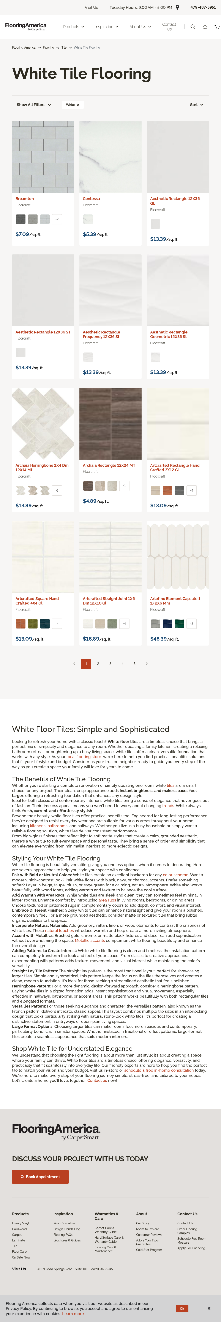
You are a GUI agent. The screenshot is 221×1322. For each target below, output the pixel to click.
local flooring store (84, 756)
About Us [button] (137, 26)
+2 (56, 219)
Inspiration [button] (104, 26)
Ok (182, 1308)
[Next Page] (147, 664)
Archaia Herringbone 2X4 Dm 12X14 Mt (42, 467)
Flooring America (24, 47)
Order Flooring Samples (187, 1231)
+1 (57, 490)
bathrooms (57, 826)
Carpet (17, 1234)
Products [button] (71, 26)
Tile (64, 47)
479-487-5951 (203, 7)
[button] (193, 26)
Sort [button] (194, 104)
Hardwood (19, 1229)
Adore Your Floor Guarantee (147, 1242)
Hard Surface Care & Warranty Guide (109, 1239)
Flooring (48, 47)
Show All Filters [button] (31, 104)
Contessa (91, 198)
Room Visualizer (65, 1223)
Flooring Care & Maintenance (105, 1249)
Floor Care (19, 1251)
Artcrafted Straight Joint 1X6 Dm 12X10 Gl (109, 601)
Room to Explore (147, 1229)
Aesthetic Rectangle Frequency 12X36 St (101, 334)
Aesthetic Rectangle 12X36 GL (175, 201)
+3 (191, 623)
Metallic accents (90, 940)
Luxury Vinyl (20, 1223)
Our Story (142, 1223)
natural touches (59, 930)
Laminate (18, 1240)
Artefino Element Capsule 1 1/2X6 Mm (175, 601)
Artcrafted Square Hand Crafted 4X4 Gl (37, 601)
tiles (170, 785)
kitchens (38, 826)
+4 (191, 490)
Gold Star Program (149, 1250)
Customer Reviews (149, 1234)
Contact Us (169, 26)
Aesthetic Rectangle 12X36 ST (43, 332)
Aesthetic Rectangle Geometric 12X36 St (169, 334)
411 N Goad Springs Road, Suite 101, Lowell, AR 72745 (75, 1269)
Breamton (25, 198)
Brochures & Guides (67, 1240)
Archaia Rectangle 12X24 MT (109, 465)
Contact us (97, 1080)
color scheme (175, 875)
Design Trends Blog (67, 1229)
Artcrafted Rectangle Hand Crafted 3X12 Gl (175, 467)
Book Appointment (43, 1176)
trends (168, 805)
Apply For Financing (191, 1248)
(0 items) (217, 26)
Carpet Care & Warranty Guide (106, 1230)
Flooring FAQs (63, 1234)
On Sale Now (21, 1257)
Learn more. (73, 1313)
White (70, 104)
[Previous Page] (74, 664)
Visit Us (91, 7)
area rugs (107, 900)
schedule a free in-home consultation (159, 1070)
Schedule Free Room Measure (191, 1240)
